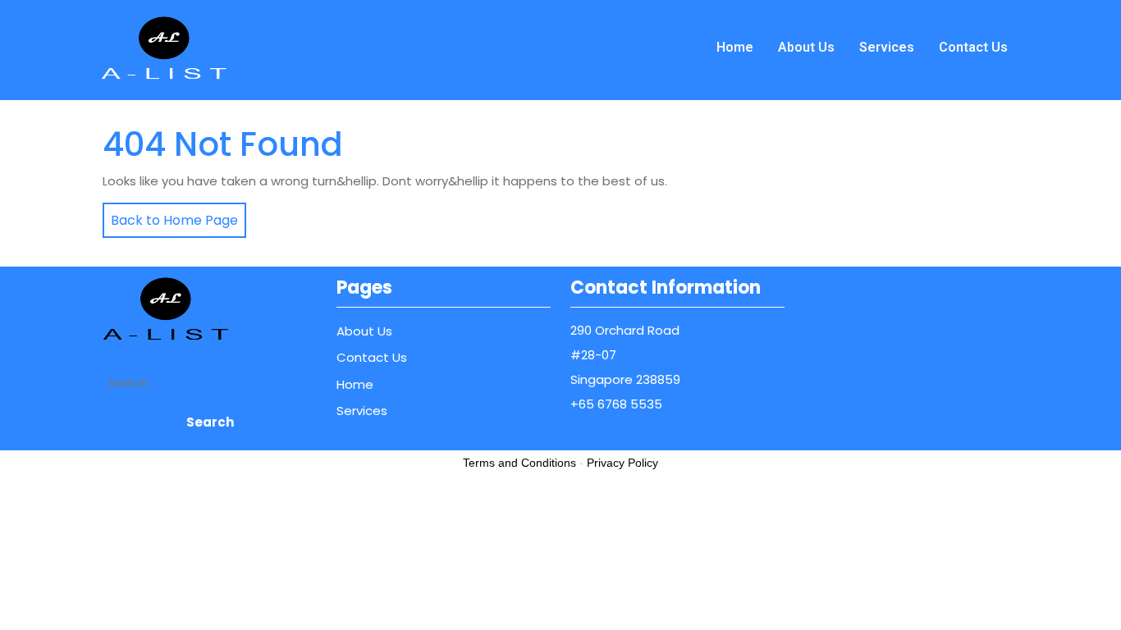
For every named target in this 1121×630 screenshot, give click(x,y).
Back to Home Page (170, 216)
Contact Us (973, 47)
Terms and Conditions (519, 462)
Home (734, 47)
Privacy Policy (622, 462)
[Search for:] (210, 383)
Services (886, 47)
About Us (806, 47)
